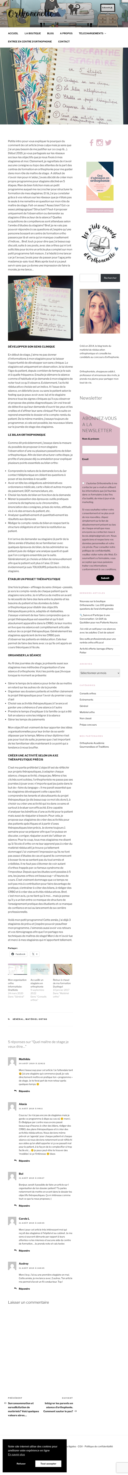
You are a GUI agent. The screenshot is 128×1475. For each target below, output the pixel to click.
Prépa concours (88, 724)
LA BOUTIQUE (33, 33)
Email (85, 459)
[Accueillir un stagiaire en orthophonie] (40, 969)
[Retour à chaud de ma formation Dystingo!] (62, 969)
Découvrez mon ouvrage (99, 210)
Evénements (86, 699)
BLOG (50, 33)
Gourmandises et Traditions (94, 746)
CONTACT (64, 41)
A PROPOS (66, 33)
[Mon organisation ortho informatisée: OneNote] (17, 969)
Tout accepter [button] (48, 1463)
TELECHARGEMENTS (91, 33)
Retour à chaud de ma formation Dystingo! (62, 983)
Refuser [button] (21, 1463)
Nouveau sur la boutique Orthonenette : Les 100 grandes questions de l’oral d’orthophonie (97, 605)
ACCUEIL (13, 33)
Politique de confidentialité (99, 1446)
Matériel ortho (37, 1019)
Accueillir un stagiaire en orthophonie (36, 983)
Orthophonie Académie (92, 743)
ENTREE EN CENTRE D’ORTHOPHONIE (30, 41)
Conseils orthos (88, 693)
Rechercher (110, 277)
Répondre (24, 1091)
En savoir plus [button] (16, 1454)
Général (18, 1019)
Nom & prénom (90, 438)
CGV (80, 1446)
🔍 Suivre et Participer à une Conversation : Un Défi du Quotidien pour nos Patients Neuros (99, 619)
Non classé (86, 718)
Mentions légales (67, 1446)
